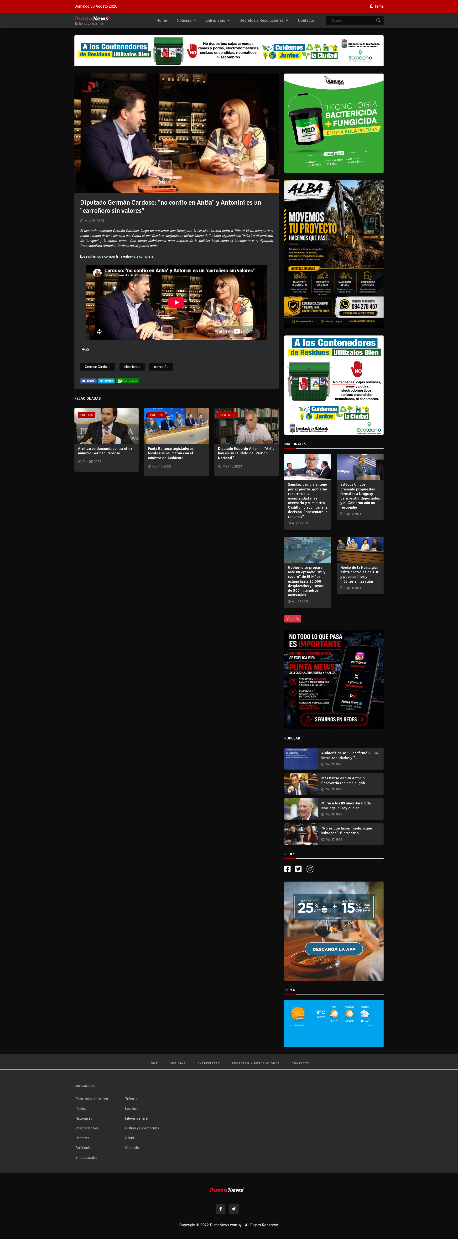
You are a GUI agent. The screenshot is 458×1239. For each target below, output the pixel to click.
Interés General (136, 1118)
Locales (131, 1109)
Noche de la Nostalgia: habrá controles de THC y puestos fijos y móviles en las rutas (359, 574)
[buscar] (378, 20)
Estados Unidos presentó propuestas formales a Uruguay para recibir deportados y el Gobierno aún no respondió (360, 496)
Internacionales (87, 1128)
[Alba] (334, 254)
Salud (129, 1138)
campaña (161, 367)
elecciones (132, 367)
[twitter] (106, 381)
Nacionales (84, 1118)
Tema (379, 6)
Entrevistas (216, 20)
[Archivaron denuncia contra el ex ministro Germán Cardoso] (106, 426)
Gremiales (133, 1148)
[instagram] (310, 869)
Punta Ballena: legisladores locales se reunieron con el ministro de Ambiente (170, 453)
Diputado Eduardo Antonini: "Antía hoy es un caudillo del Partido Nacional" (246, 453)
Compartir (130, 381)
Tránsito (131, 1099)
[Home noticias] (227, 1189)
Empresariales (86, 1157)
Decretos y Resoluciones (262, 20)
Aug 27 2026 (333, 839)
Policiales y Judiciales (92, 1099)
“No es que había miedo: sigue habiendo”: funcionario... (346, 830)
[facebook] (88, 381)
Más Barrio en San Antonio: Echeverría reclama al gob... (344, 780)
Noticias (184, 20)
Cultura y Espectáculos (142, 1128)
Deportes (82, 1138)
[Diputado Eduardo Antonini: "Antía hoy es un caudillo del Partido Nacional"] (246, 426)
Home (161, 20)
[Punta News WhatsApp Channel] (334, 679)
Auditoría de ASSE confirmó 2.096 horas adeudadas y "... (349, 755)
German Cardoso (97, 367)
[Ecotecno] (229, 50)
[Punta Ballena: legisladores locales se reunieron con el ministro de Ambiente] (176, 426)
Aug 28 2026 (333, 764)
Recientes (227, 415)
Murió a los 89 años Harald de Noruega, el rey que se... (346, 805)
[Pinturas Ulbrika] (334, 123)
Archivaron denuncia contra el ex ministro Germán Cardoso (105, 451)
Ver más (292, 619)
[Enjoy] (334, 931)
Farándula (83, 1148)
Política (86, 415)
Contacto (306, 20)
